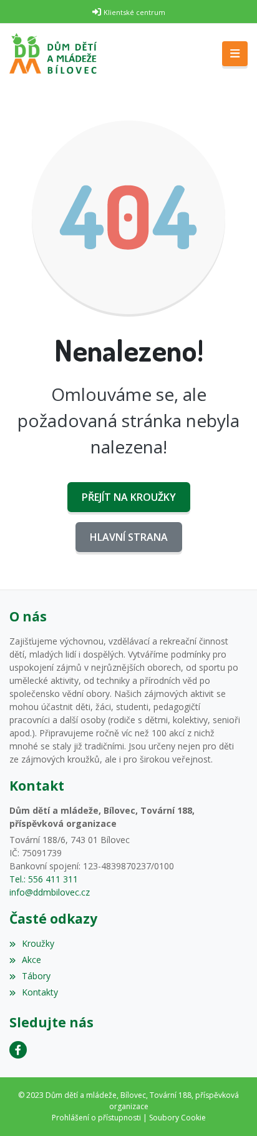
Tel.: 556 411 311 (43, 879)
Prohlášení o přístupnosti (96, 1117)
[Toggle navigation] (235, 53)
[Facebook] (18, 1050)
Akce (31, 960)
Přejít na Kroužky (129, 497)
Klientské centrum (134, 12)
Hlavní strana (129, 537)
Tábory (36, 976)
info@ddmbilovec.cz (49, 892)
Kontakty (40, 992)
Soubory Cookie (177, 1117)
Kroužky (38, 943)
